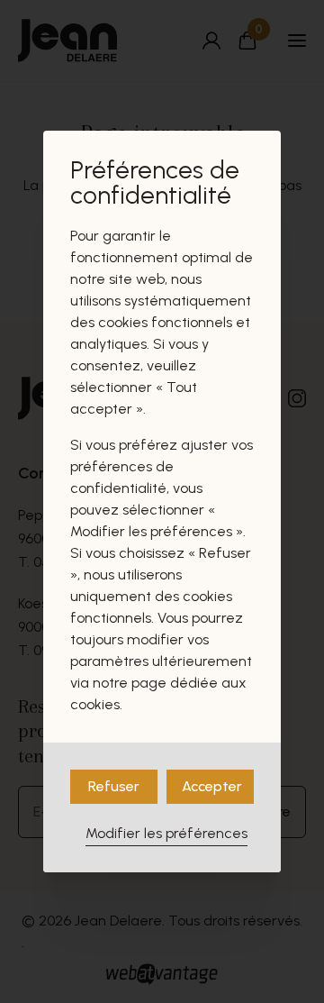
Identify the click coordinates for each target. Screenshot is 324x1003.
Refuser (114, 786)
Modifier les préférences (167, 833)
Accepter (212, 786)
